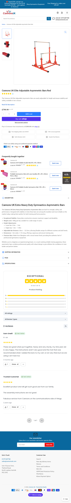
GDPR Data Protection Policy (45, 471)
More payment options (21, 122)
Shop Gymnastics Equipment (35, 4)
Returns (38, 464)
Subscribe (49, 445)
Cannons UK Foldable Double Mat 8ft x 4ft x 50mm (25, 163)
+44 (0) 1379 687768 (62, 18)
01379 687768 (6, 459)
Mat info (39, 469)
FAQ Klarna (39, 474)
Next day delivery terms (43, 461)
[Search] (49, 18)
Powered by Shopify (41, 487)
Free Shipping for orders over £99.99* (56, 4)
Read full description (8, 104)
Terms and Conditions (43, 466)
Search (38, 459)
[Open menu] (67, 13)
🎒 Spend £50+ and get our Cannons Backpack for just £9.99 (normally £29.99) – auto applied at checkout (14, 4)
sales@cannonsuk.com (62, 19)
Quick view (55, 163)
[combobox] (26, 19)
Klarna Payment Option (43, 476)
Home (3, 24)
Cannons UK (13, 160)
